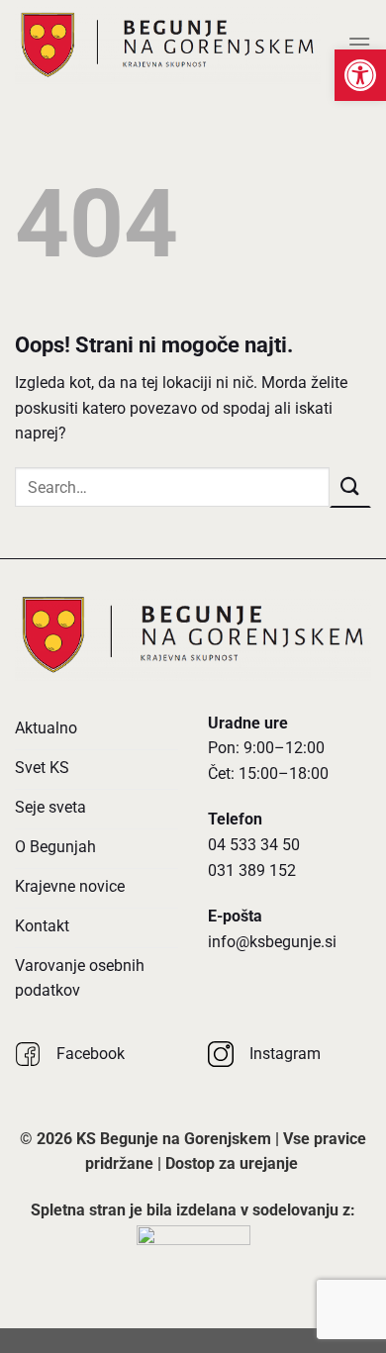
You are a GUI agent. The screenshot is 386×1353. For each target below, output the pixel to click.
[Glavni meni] (359, 44)
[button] (360, 75)
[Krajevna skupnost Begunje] (168, 45)
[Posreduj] (350, 486)
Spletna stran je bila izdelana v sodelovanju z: (193, 1210)
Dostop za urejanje (231, 1163)
